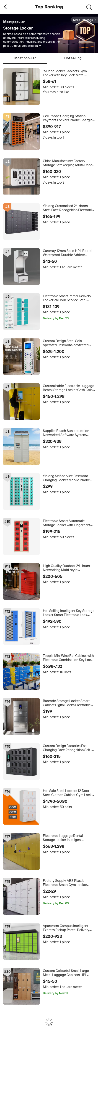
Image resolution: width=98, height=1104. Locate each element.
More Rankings (83, 20)
